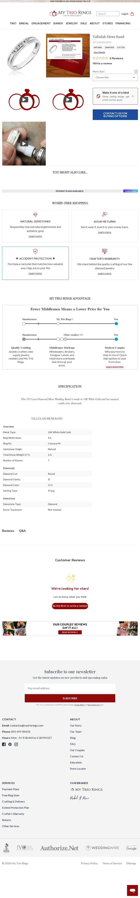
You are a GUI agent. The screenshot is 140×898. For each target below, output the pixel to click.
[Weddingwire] (102, 847)
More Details (99, 52)
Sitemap (131, 863)
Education (76, 762)
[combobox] (115, 77)
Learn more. (35, 236)
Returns (6, 819)
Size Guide (136, 71)
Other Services (10, 826)
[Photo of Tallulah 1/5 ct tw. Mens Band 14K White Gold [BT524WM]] (24, 55)
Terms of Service (93, 705)
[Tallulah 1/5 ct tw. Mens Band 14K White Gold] (68, 55)
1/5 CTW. (121, 47)
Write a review (102, 63)
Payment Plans (10, 789)
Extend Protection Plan (15, 807)
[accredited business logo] (6, 847)
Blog (73, 737)
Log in (124, 13)
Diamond (109, 47)
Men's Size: (99, 71)
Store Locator (78, 768)
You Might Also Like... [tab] (70, 172)
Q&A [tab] (22, 531)
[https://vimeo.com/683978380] (24, 143)
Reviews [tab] (8, 531)
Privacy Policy (79, 705)
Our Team (76, 731)
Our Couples (77, 750)
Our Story (75, 725)
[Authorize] (59, 847)
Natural (98, 47)
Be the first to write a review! (70, 606)
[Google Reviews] (131, 847)
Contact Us (76, 756)
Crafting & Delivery (13, 801)
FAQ (72, 743)
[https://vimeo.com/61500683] (24, 99)
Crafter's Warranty (13, 813)
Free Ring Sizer (10, 795)
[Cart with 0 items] (133, 14)
